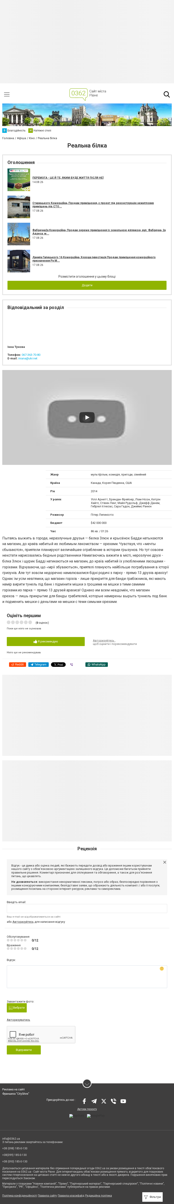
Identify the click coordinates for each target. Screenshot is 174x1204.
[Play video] (87, 417)
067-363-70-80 (31, 354)
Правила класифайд (71, 1195)
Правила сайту (47, 1195)
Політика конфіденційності (19, 1195)
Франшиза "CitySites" (15, 1093)
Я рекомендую (47, 641)
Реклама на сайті (13, 1089)
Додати (87, 285)
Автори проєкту (87, 1109)
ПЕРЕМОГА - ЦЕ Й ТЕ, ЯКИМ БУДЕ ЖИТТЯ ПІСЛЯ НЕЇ (68, 177)
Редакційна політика (98, 1195)
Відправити (24, 1050)
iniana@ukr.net (27, 358)
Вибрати (18, 1007)
